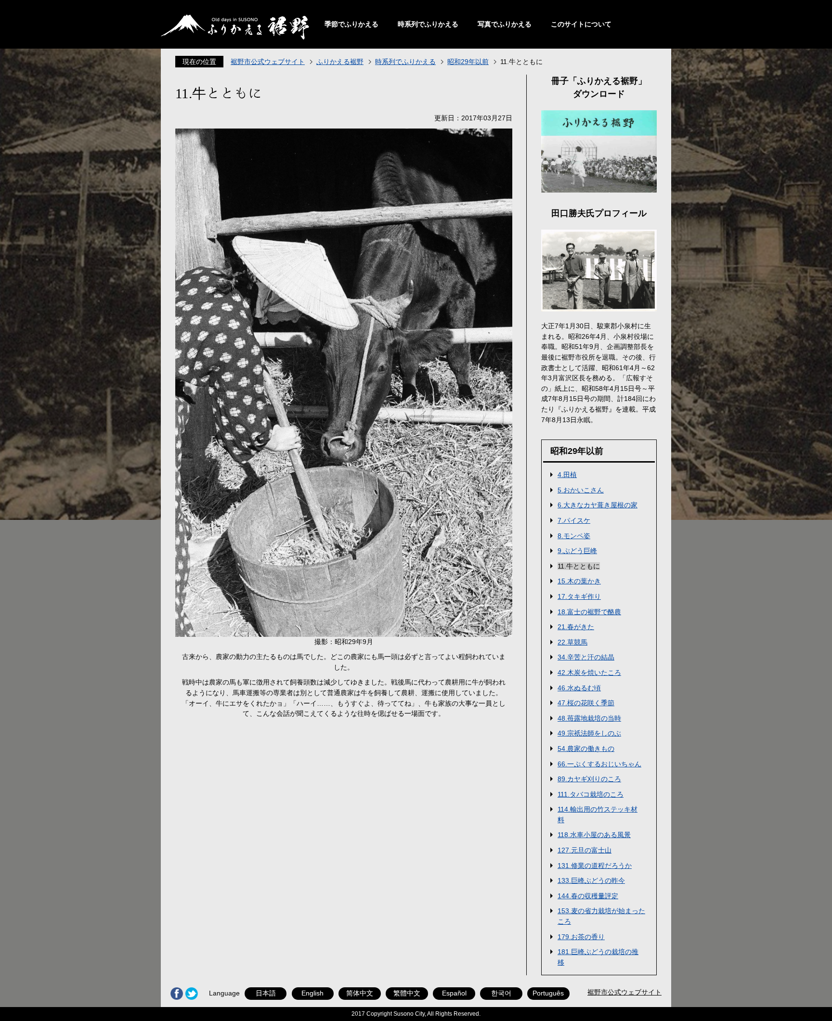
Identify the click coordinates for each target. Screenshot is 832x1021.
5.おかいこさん (581, 490)
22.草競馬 (572, 642)
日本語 (266, 993)
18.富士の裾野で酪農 (589, 612)
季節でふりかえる (351, 24)
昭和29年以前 (468, 61)
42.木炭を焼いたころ (589, 672)
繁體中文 (406, 993)
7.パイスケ (574, 520)
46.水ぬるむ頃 (579, 688)
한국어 (501, 993)
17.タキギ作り (579, 596)
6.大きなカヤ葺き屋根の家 (597, 505)
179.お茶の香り (581, 937)
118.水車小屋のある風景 (594, 835)
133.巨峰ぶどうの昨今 (591, 880)
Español (454, 993)
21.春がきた (576, 627)
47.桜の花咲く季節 (586, 703)
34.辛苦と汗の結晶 (586, 657)
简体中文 (359, 993)
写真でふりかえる (505, 24)
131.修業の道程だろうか (595, 865)
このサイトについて (581, 24)
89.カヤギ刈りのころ (589, 779)
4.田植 (567, 474)
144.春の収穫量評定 (588, 896)
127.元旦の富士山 (584, 850)
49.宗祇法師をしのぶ (589, 733)
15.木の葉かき (579, 581)
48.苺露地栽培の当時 (589, 718)
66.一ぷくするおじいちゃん (599, 764)
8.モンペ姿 (574, 536)
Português (548, 993)
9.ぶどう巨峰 (577, 551)
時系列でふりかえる (428, 24)
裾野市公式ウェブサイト (268, 61)
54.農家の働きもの (586, 748)
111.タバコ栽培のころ (591, 794)
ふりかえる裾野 (340, 61)
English (312, 993)
